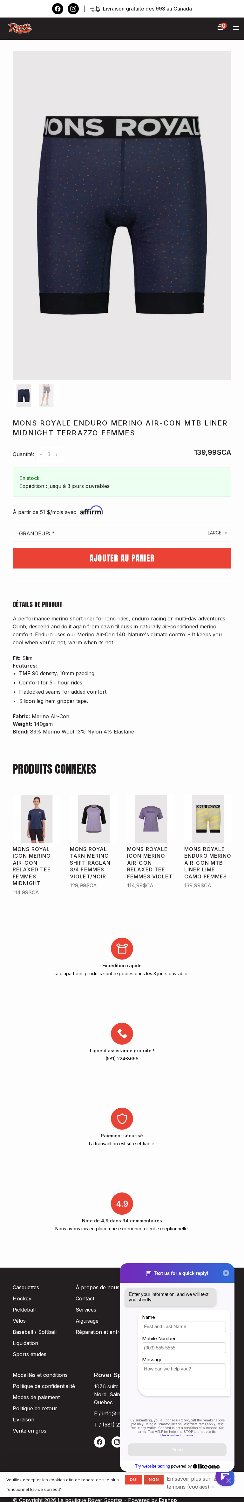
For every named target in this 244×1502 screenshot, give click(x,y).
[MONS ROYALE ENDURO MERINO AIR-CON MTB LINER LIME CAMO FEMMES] (208, 819)
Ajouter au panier (122, 558)
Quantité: (23, 454)
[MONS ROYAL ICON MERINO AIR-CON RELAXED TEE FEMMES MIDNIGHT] (36, 819)
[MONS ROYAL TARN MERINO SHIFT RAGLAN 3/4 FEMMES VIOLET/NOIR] (94, 819)
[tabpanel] (122, 215)
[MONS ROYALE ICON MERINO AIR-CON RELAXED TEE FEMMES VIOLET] (151, 819)
